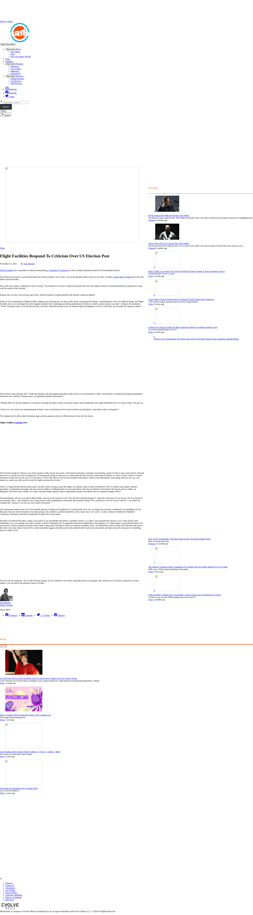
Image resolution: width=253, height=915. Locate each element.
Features (19, 64)
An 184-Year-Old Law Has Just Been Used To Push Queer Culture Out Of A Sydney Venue (38, 678)
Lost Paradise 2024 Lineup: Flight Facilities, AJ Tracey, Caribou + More (30, 752)
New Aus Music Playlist (21, 56)
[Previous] (1, 646)
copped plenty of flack (122, 277)
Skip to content (6, 21)
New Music (15, 52)
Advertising (10, 888)
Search (6, 107)
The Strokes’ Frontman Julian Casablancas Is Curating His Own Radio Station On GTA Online (188, 567)
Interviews (15, 66)
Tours (7, 59)
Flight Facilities (6, 270)
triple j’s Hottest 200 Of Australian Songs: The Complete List (25, 715)
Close (3, 111)
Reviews (19, 76)
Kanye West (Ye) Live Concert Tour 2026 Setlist (168, 243)
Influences (15, 71)
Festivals (9, 61)
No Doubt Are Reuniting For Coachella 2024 (19, 788)
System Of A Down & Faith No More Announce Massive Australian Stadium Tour (182, 327)
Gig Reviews (16, 81)
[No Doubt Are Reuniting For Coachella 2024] (23, 784)
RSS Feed (9, 900)
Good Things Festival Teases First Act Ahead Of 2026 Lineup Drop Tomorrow (181, 299)
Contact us (9, 885)
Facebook (18, 422)
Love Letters (16, 69)
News (18, 49)
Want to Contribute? (13, 897)
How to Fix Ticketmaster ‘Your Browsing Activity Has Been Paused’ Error (179, 539)
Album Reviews (17, 79)
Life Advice (15, 73)
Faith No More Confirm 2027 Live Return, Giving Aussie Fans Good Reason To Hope (184, 595)
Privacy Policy (11, 893)
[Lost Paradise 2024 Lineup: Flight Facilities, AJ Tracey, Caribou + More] (23, 747)
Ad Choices (10, 890)
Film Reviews (16, 83)
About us (9, 883)
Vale (12, 54)
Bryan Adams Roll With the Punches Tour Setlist (168, 215)
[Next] (5, 646)
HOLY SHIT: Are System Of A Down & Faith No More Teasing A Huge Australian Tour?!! (186, 271)
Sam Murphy (29, 264)
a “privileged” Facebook (57, 270)
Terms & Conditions (13, 895)
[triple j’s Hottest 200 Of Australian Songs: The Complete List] (23, 710)
